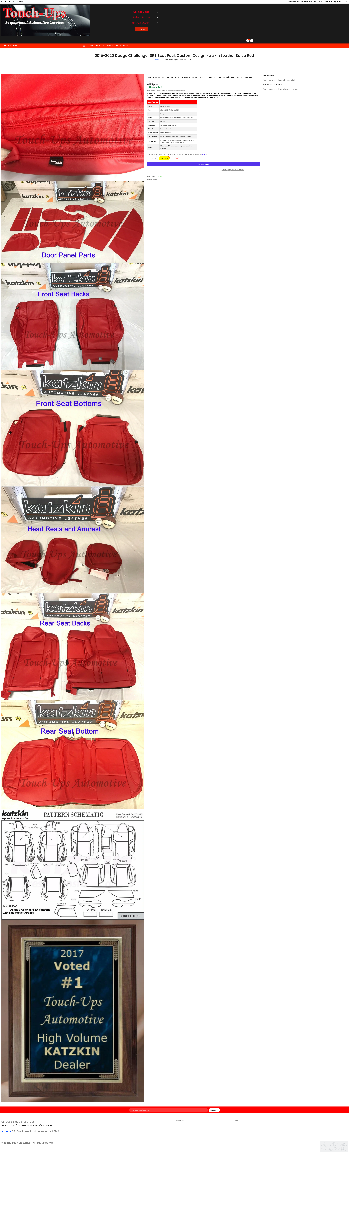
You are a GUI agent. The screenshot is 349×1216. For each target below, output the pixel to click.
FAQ (236, 1120)
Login (346, 2)
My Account (318, 2)
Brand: (149, 179)
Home (157, 59)
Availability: (151, 176)
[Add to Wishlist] (172, 158)
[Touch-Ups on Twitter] (6, 2)
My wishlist (337, 2)
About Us (180, 1120)
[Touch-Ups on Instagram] (14, 2)
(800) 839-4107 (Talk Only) (13, 1125)
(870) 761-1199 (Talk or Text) (39, 1125)
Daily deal (328, 2)
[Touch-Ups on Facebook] (2, 2)
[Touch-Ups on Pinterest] (9, 2)
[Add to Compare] (177, 158)
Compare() (21, 2)
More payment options (233, 169)
